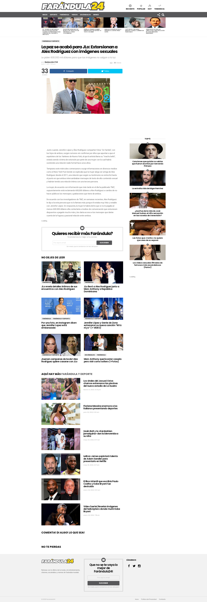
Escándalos (85, 15)
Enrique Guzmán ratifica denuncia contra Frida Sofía (113, 30)
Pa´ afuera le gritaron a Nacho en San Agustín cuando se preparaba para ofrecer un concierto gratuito (51, 31)
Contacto (162, 599)
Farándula (64, 15)
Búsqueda (163, 14)
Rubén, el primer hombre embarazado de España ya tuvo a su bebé (92, 30)
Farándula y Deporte (50, 41)
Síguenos (158, 14)
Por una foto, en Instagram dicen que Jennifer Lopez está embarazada (59, 325)
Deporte (53, 15)
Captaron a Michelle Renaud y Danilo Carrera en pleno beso (134, 30)
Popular (141, 9)
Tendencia (159, 9)
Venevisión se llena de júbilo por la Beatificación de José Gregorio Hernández (155, 31)
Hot (150, 9)
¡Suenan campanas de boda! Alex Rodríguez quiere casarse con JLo (59, 360)
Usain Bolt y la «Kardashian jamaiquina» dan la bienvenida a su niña (100, 434)
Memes (96, 15)
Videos (75, 15)
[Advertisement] (82, 132)
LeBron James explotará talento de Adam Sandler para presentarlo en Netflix (100, 459)
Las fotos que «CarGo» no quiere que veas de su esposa (148, 239)
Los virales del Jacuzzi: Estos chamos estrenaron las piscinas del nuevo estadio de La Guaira (100, 383)
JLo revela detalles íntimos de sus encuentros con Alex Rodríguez (59, 288)
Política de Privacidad (149, 599)
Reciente (130, 9)
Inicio (44, 15)
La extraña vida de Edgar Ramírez (147, 188)
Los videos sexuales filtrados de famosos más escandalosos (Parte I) (147, 265)
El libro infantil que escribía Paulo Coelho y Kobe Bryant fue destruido (100, 484)
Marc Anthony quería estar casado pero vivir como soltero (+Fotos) (103, 360)
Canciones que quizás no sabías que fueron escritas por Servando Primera (147, 163)
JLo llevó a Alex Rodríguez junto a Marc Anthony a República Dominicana (101, 289)
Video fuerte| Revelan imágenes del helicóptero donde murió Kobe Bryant (101, 509)
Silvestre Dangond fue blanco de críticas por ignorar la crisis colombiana (71, 31)
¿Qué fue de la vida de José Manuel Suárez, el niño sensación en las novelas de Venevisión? (147, 213)
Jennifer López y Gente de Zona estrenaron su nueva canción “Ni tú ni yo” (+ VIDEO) (102, 325)
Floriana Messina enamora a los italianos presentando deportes (100, 407)
